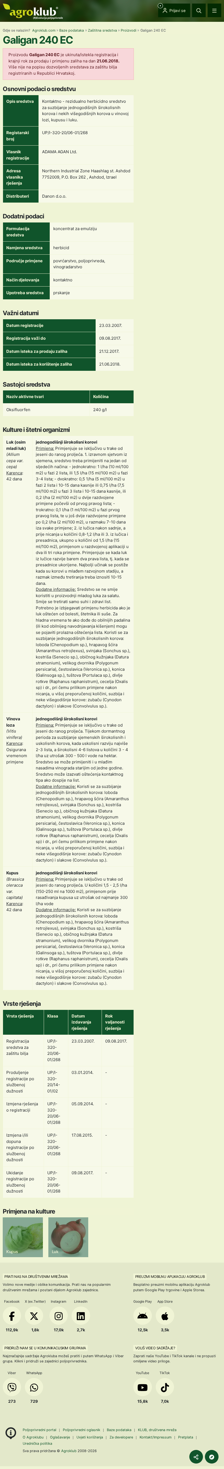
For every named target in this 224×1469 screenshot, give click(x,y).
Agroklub (68, 1451)
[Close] (199, 10)
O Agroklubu (33, 1437)
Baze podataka (71, 30)
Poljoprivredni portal (40, 1430)
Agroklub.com (43, 30)
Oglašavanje (60, 1437)
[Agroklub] (33, 11)
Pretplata (185, 1437)
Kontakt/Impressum (156, 1437)
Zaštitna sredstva (102, 30)
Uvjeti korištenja (89, 1437)
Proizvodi (128, 30)
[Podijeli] (196, 1457)
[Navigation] (214, 10)
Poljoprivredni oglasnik (82, 1430)
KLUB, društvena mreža (157, 1430)
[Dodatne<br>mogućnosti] (212, 1457)
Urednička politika (37, 1443)
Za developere (121, 1437)
